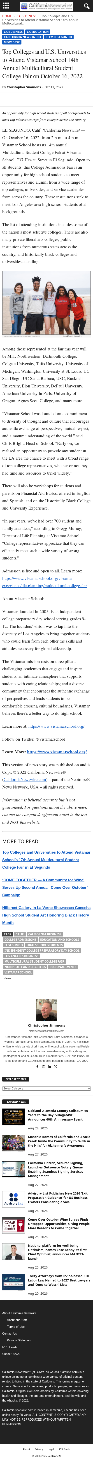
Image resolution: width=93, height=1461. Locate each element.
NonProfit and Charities (25, 967)
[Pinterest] (27, 99)
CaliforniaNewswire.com (25, 779)
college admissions (20, 940)
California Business (44, 934)
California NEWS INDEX (22, 37)
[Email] (48, 99)
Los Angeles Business (21, 956)
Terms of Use (16, 1326)
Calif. (20, 934)
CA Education (38, 32)
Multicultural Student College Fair (34, 961)
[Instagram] (44, 1067)
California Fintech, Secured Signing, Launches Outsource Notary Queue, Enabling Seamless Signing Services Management (56, 1169)
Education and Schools (59, 940)
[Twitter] (17, 99)
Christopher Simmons (24, 87)
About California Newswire (19, 1313)
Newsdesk (12, 42)
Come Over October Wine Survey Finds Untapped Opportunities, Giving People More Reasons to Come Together (59, 1223)
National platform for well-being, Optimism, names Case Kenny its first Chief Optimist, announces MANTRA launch (57, 1252)
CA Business (26, 16)
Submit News (11, 1354)
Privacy (39, 1449)
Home (7, 16)
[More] (59, 99)
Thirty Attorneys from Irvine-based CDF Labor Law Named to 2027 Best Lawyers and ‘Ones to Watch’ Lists (59, 1280)
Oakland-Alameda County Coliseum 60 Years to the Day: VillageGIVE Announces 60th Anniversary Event (58, 1115)
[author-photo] (46, 1010)
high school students (45, 945)
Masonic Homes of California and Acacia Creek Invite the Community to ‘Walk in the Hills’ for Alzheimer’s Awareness (59, 1141)
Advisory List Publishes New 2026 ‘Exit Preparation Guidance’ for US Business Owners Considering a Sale (58, 1197)
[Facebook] (6, 99)
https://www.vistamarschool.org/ (56, 726)
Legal (51, 1449)
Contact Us (9, 1333)
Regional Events (63, 967)
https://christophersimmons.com (46, 1031)
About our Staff (17, 1320)
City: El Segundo (59, 37)
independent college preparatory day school (42, 951)
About (26, 1449)
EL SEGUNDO (14, 945)
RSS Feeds (9, 1347)
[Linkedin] (37, 99)
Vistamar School (18, 972)
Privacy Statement (19, 1340)
